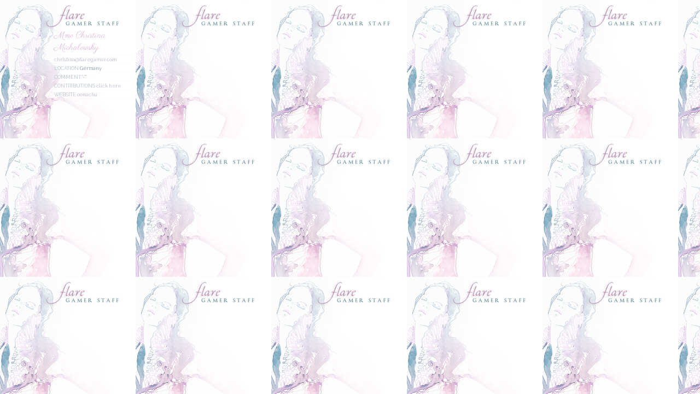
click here (108, 86)
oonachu (87, 94)
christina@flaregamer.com (85, 59)
